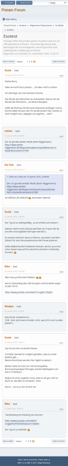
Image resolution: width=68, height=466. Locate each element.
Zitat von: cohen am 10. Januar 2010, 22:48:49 (29, 176)
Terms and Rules (30, 459)
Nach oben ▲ (44, 459)
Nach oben (8, 441)
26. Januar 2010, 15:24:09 (15, 271)
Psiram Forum (13, 10)
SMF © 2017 (32, 463)
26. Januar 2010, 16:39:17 (15, 342)
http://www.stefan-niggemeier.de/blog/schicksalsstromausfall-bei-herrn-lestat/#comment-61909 (31, 147)
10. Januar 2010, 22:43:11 (15, 75)
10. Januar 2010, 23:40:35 (15, 216)
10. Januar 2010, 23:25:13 (15, 169)
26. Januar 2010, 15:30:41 (15, 311)
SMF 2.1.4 (21, 463)
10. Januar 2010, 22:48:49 (15, 136)
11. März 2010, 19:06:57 (14, 408)
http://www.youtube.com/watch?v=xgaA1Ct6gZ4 (29, 292)
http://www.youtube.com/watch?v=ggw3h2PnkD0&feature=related (22, 422)
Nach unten (8, 61)
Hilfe (20, 459)
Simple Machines (43, 463)
